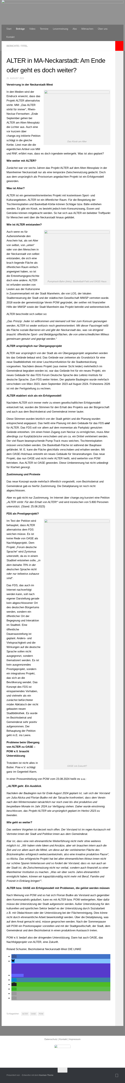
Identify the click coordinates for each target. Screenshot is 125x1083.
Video (32, 28)
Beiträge (20, 28)
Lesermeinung (60, 28)
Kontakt (10, 37)
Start (8, 28)
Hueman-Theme (46, 1075)
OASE (33, 1014)
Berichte (13, 45)
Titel (24, 45)
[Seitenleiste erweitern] (119, 46)
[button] (14, 956)
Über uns (103, 28)
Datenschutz (50, 1039)
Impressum (75, 1039)
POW (41, 1014)
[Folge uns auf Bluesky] (116, 1075)
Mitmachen (87, 28)
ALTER (25, 1014)
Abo (75, 28)
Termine (44, 28)
